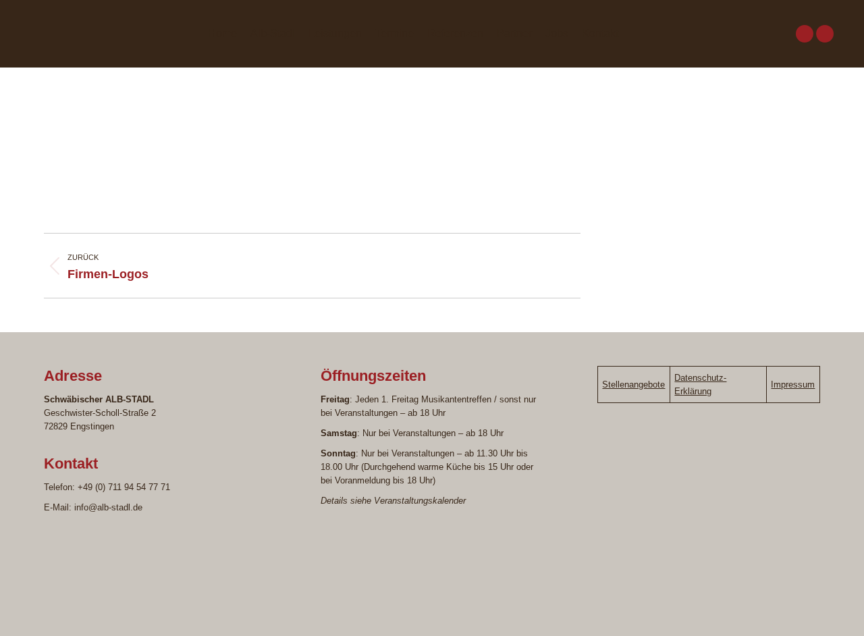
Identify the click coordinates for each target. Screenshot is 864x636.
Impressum (793, 384)
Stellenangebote (633, 384)
